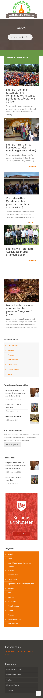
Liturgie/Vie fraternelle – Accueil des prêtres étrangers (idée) (21, 251)
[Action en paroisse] (21, 9)
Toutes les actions (14, 619)
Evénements (12, 364)
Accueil (10, 554)
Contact (9, 680)
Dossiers (11, 570)
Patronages (12, 601)
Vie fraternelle (13, 360)
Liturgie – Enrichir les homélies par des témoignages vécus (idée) (21, 147)
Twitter (23, 651)
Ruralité (10, 610)
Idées (9, 593)
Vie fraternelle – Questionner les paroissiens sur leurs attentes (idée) (18, 203)
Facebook (11, 651)
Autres (10, 374)
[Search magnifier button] (27, 37)
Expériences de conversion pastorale (21, 584)
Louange (11, 597)
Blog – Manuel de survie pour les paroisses (19, 564)
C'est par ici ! (13, 445)
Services (11, 355)
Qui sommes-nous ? (13, 669)
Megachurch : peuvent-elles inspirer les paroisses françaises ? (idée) (19, 310)
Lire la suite (33, 166)
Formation (11, 350)
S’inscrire (9, 690)
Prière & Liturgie (13, 369)
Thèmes (9, 57)
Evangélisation (13, 345)
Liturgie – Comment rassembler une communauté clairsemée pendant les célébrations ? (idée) (20, 95)
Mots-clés (21, 57)
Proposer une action (13, 675)
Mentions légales (12, 685)
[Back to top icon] (38, 693)
